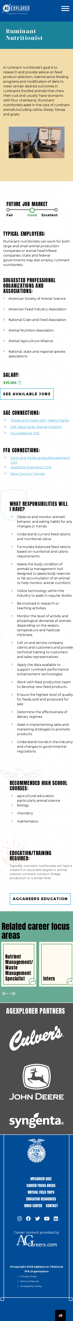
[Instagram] (19, 1219)
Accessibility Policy (31, 1286)
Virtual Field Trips (41, 1191)
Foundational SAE (25, 433)
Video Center (33, 1205)
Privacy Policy (28, 1276)
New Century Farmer (28, 474)
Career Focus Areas (41, 1185)
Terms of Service (29, 1281)
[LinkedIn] (56, 1219)
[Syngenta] (36, 1120)
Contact (52, 1205)
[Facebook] (28, 1219)
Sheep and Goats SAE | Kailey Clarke (40, 420)
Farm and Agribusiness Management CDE (40, 460)
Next (12, 993)
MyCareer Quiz (41, 1178)
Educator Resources (41, 1198)
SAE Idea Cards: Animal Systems (36, 427)
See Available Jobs (27, 394)
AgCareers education (40, 899)
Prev (5, 993)
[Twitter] (37, 1219)
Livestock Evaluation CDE (31, 467)
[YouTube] (46, 1219)
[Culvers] (36, 1038)
